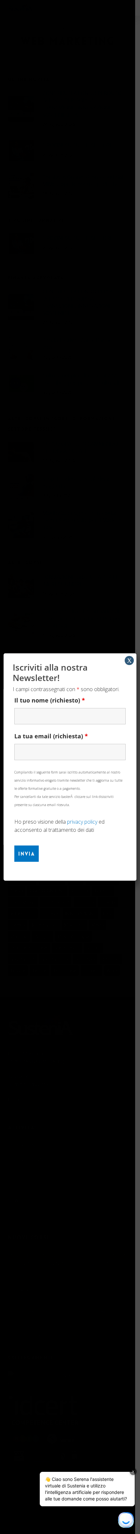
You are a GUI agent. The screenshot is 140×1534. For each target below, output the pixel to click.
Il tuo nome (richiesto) (49, 700)
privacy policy (82, 821)
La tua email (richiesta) (51, 736)
